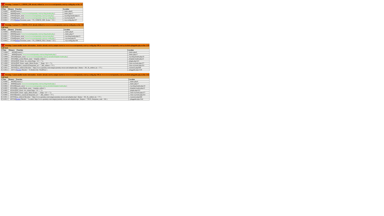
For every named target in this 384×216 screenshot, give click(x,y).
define (18, 20)
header (19, 70)
